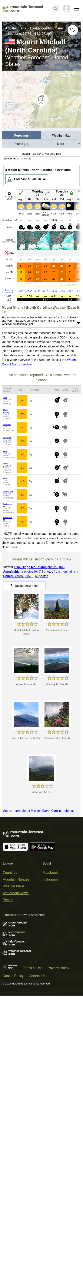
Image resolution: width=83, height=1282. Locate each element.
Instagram (50, 879)
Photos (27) (21, 143)
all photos (41, 576)
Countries (10, 872)
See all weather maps (9, 240)
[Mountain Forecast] (23, 8)
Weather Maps (13, 886)
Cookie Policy (13, 975)
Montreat (7, 424)
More (60, 143)
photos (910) (22, 571)
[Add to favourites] (73, 30)
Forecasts (21, 135)
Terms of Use (33, 967)
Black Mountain (7, 411)
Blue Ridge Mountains (47, 28)
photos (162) (39, 567)
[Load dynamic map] (41, 99)
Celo (5, 397)
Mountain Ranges (16, 879)
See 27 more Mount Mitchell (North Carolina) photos (38, 810)
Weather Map (61, 135)
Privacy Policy (58, 967)
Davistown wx (7, 505)
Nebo (5, 451)
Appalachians (15, 28)
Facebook (50, 872)
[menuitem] (22, 135)
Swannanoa (8, 491)
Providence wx (7, 518)
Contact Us (37, 975)
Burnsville (7, 438)
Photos (8, 899)
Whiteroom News (16, 892)
